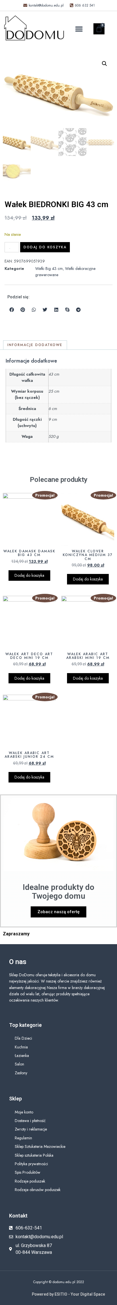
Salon (19, 1064)
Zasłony (21, 1073)
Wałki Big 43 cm (49, 268)
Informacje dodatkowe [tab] (34, 344)
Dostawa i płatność (30, 1120)
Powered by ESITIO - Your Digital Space (68, 1294)
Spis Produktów (27, 1172)
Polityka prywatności (31, 1164)
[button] (79, 29)
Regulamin (23, 1138)
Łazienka (22, 1055)
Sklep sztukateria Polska (34, 1155)
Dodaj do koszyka (45, 247)
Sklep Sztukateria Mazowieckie (40, 1146)
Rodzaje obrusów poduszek (37, 1189)
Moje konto (24, 1112)
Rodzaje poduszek (30, 1181)
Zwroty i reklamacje (31, 1129)
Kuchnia (21, 1047)
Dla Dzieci (23, 1038)
